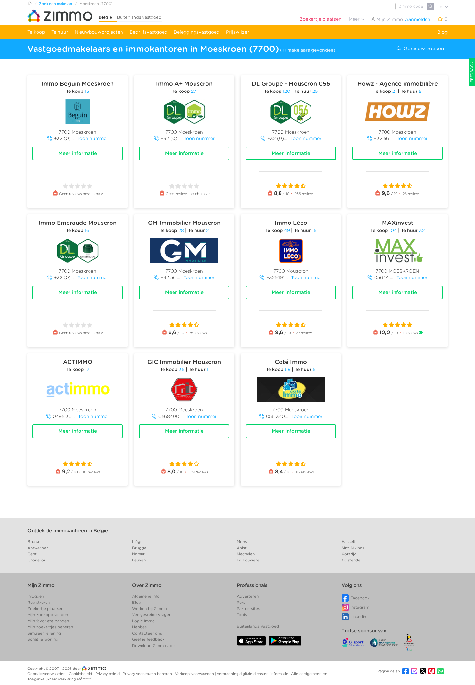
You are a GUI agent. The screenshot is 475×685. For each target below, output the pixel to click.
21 (394, 91)
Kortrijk (349, 553)
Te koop (36, 32)
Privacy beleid (108, 673)
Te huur (59, 32)
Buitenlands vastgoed (139, 17)
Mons (242, 541)
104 (393, 230)
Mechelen (246, 553)
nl (442, 6)
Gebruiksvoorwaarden (47, 673)
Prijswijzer (237, 32)
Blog (442, 32)
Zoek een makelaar (55, 3)
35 (182, 369)
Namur (138, 553)
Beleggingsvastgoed (196, 32)
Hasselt (348, 541)
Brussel (34, 541)
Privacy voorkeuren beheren (148, 673)
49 (287, 230)
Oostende (351, 560)
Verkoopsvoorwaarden (195, 673)
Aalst (242, 547)
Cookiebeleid (81, 673)
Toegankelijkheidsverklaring (51, 679)
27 (193, 91)
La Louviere (248, 560)
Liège (137, 541)
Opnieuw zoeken (423, 48)
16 (87, 230)
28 (181, 230)
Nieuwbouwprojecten (99, 32)
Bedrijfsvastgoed (148, 32)
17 (87, 369)
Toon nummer (92, 138)
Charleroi (36, 560)
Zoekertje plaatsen (321, 19)
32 (422, 230)
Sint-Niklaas (353, 547)
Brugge (139, 547)
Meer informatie (77, 153)
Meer (355, 19)
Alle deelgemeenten (309, 673)
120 (286, 91)
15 (87, 91)
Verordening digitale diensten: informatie (253, 673)
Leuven (139, 560)
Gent (32, 553)
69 (287, 369)
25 (315, 91)
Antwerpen (37, 547)
